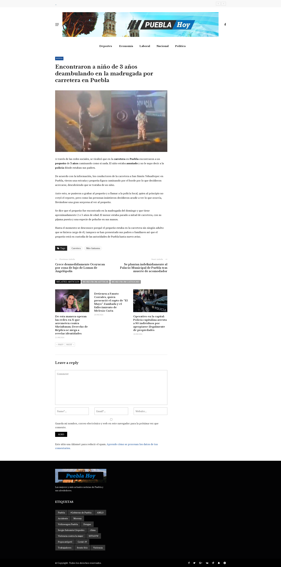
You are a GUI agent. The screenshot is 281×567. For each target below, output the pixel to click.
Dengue (87, 524)
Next (69, 344)
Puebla (61, 512)
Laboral (145, 46)
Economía (126, 46)
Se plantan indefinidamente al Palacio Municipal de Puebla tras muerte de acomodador (143, 268)
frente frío (82, 547)
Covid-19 (82, 541)
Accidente (63, 518)
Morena (77, 518)
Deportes (105, 46)
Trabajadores (64, 547)
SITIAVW (93, 535)
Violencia (98, 547)
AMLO (100, 512)
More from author (95, 282)
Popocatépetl (65, 541)
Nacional (163, 46)
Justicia (59, 58)
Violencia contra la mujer (70, 535)
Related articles (67, 282)
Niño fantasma (93, 248)
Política (180, 46)
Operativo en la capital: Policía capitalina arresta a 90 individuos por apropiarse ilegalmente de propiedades (150, 323)
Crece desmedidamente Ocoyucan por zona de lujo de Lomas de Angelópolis (80, 268)
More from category (126, 282)
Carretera (76, 248)
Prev (61, 344)
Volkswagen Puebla (68, 524)
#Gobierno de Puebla (80, 512)
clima (92, 530)
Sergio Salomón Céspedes (71, 530)
